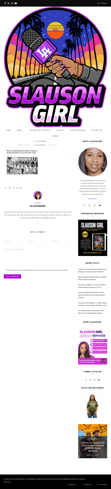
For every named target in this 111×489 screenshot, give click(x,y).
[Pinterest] (13, 187)
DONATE (55, 136)
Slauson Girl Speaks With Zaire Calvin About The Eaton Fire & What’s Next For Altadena (91, 294)
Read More (93, 198)
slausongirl (41, 141)
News (19, 130)
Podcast (60, 130)
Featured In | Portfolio (40, 130)
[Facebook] (5, 187)
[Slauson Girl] (55, 67)
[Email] (17, 187)
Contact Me (96, 130)
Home (8, 130)
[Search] (99, 3)
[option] (92, 441)
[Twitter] (9, 187)
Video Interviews (77, 130)
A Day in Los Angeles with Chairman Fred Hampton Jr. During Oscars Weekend (92, 446)
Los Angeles (93, 439)
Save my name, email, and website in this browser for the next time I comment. (37, 270)
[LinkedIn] (20, 187)
